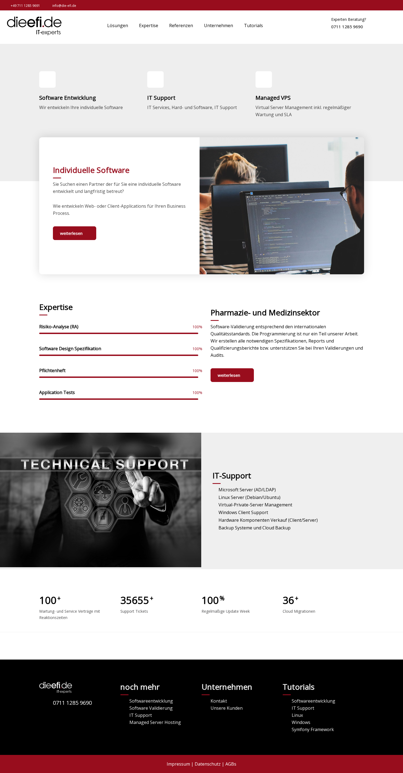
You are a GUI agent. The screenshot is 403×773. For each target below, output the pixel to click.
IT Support (140, 715)
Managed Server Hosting (155, 722)
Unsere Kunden (227, 708)
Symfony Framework (313, 729)
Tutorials (253, 25)
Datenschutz (208, 764)
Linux (297, 715)
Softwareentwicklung (151, 701)
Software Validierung (151, 708)
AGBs (230, 764)
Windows (301, 722)
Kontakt (219, 701)
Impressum (178, 764)
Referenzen (181, 25)
